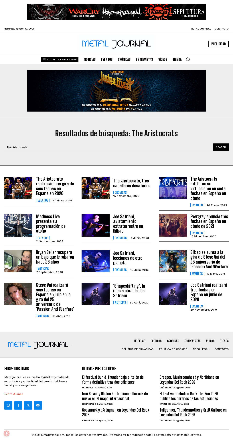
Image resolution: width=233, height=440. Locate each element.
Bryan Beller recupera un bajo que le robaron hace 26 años (55, 257)
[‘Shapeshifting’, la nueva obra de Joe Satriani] (96, 294)
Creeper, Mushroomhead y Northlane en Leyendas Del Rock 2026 (189, 379)
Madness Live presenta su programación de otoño (51, 223)
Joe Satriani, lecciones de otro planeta (127, 257)
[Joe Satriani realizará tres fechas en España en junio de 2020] (173, 294)
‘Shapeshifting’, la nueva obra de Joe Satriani (129, 290)
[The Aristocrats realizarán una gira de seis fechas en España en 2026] (18, 188)
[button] (187, 59)
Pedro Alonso (13, 394)
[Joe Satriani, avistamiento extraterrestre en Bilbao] (96, 225)
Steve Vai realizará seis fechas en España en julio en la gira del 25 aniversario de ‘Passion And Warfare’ (55, 297)
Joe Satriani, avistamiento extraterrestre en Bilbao (128, 223)
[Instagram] (8, 405)
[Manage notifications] (6, 433)
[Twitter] (28, 405)
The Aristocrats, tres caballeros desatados (131, 183)
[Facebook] (18, 405)
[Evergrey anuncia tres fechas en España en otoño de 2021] (173, 225)
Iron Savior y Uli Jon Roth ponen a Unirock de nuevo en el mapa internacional (115, 396)
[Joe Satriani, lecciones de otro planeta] (96, 261)
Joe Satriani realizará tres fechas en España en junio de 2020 (208, 292)
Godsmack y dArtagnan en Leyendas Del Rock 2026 (115, 412)
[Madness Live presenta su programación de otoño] (18, 225)
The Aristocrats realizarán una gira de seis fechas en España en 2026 (55, 186)
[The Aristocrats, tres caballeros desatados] (96, 188)
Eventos (42, 200)
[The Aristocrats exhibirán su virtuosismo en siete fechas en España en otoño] (173, 188)
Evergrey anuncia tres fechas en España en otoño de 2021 (209, 221)
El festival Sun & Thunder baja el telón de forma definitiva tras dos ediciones (113, 379)
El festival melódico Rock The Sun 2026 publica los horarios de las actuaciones (189, 396)
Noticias (43, 268)
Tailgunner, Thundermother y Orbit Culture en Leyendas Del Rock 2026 (193, 412)
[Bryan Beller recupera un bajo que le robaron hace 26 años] (18, 261)
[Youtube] (38, 405)
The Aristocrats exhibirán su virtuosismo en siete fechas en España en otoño (208, 188)
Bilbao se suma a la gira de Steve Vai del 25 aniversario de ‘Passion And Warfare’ (209, 259)
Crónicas (121, 192)
